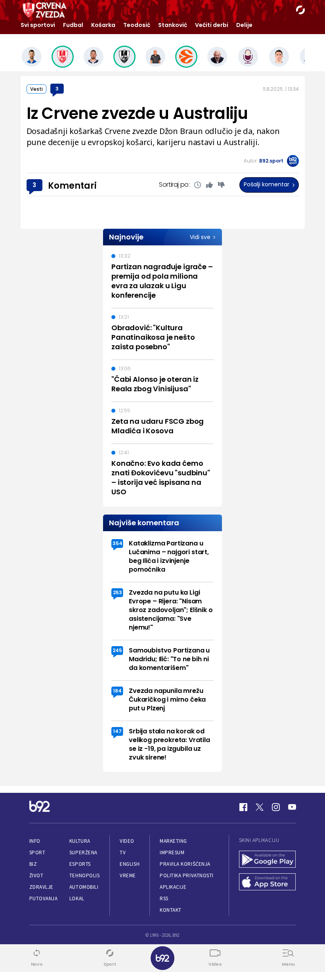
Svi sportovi (38, 25)
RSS (164, 898)
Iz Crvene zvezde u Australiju (137, 113)
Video (127, 841)
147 (117, 731)
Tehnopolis (84, 875)
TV (123, 852)
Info (34, 841)
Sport (37, 852)
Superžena (83, 852)
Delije (244, 25)
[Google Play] (267, 860)
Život (36, 875)
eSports (80, 864)
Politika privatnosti (187, 875)
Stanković (172, 25)
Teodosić (136, 25)
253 (117, 592)
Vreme (128, 875)
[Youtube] (292, 807)
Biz (33, 864)
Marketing (173, 841)
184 (117, 690)
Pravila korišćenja (185, 864)
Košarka (103, 25)
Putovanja (43, 898)
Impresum (172, 852)
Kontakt (171, 910)
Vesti (36, 89)
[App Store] (267, 882)
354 (117, 543)
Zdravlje (41, 887)
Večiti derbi (211, 25)
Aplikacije (173, 887)
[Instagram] (276, 807)
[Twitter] (260, 807)
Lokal (76, 898)
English (130, 864)
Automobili (83, 887)
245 (117, 650)
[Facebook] (243, 807)
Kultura (79, 841)
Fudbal (73, 25)
